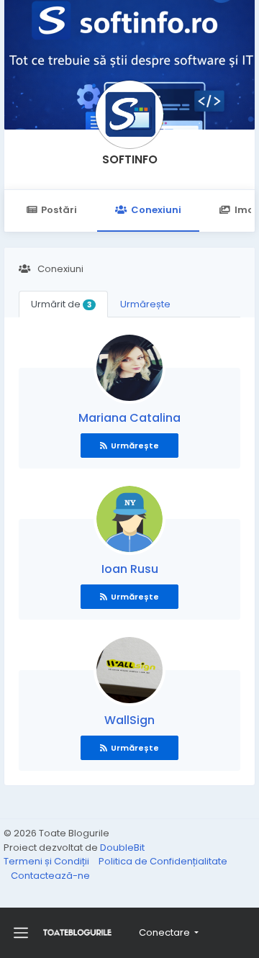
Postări (59, 210)
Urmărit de (61, 304)
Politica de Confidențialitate (163, 861)
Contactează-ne (50, 875)
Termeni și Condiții (47, 861)
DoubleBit (122, 847)
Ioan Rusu (129, 569)
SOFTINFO (130, 159)
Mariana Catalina (129, 418)
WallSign (129, 720)
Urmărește (145, 304)
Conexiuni (156, 210)
